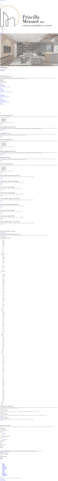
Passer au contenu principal (2, 0)
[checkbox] (29, 450)
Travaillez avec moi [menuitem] (3, 29)
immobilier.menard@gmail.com (4, 439)
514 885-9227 (1, 5)
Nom (0, 443)
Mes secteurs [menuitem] (2, 31)
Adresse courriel (1, 444)
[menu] (29, 27)
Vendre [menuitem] (2, 27)
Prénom (1, 442)
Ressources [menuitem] (2, 30)
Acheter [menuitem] (2, 28)
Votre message (1, 447)
